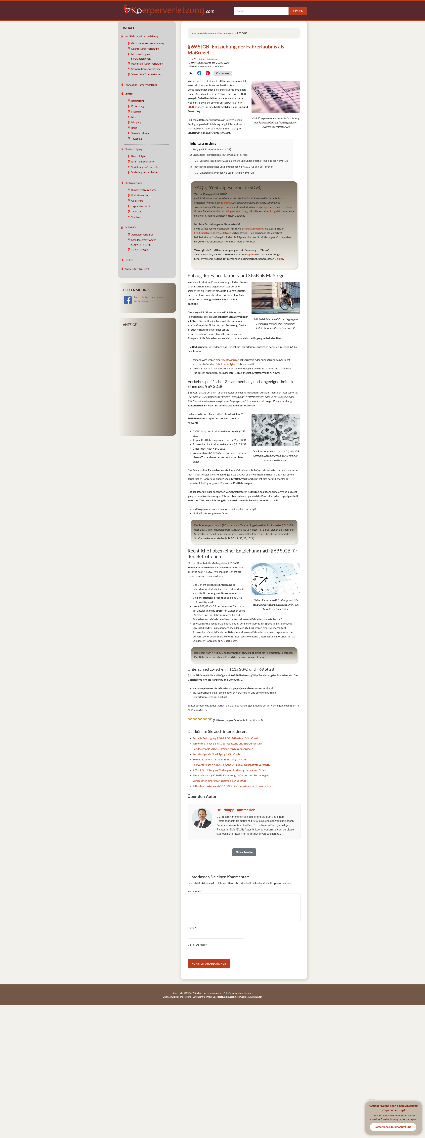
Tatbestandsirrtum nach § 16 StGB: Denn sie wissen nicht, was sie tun (232, 785)
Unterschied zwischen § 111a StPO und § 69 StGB (227, 172)
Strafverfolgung (133, 149)
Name (192, 927)
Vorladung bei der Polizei (144, 172)
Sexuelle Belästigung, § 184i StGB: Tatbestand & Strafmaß (225, 738)
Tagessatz (136, 211)
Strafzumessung (226, 33)
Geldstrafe (224, 232)
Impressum (185, 996)
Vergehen (250, 254)
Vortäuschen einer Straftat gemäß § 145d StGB (219, 780)
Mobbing (136, 111)
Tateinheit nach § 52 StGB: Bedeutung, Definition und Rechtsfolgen (231, 775)
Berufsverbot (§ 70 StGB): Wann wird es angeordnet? (223, 748)
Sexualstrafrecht (140, 133)
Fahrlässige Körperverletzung (141, 84)
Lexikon (129, 259)
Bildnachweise (170, 996)
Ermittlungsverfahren (143, 161)
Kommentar (195, 891)
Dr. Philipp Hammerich (205, 58)
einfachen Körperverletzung (230, 211)
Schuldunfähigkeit (226, 364)
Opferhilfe (130, 227)
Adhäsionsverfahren (142, 234)
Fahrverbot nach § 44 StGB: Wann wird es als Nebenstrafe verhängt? (231, 764)
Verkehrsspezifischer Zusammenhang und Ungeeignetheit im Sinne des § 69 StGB (244, 160)
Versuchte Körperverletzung (146, 74)
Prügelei (275, 211)
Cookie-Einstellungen (251, 996)
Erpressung (137, 106)
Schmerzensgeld (140, 249)
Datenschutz (199, 996)
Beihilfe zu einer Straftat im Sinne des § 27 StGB (219, 759)
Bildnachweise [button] (244, 852)
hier (280, 258)
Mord (134, 117)
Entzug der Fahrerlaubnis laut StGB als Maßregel (220, 154)
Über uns (211, 996)
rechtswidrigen (230, 359)
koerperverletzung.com (204, 33)
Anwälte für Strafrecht (137, 268)
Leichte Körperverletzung (145, 48)
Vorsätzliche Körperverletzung (141, 36)
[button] (191, 73)
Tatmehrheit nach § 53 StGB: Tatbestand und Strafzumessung (227, 743)
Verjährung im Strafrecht (144, 166)
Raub (134, 127)
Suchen (298, 11)
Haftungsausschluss (228, 996)
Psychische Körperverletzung (147, 63)
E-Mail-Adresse (197, 944)
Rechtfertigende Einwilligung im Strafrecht (217, 754)
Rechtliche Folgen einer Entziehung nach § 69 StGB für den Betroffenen (233, 166)
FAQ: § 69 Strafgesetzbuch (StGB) (212, 149)
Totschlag (136, 138)
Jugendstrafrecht (140, 206)
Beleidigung (137, 100)
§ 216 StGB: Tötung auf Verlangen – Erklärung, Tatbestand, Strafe (229, 770)
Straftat (227, 202)
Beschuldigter (139, 156)
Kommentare (222, 73)
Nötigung (136, 122)
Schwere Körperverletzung (146, 68)
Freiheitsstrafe (203, 232)
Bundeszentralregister (143, 189)
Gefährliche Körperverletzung (147, 43)
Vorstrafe (136, 216)
